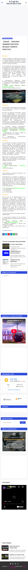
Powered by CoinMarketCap (14, 389)
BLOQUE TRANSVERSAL (16, 244)
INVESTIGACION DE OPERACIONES (14, 547)
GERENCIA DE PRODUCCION (16, 555)
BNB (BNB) (13, 379)
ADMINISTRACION (8, 230)
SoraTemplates (11, 566)
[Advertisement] (14, 21)
